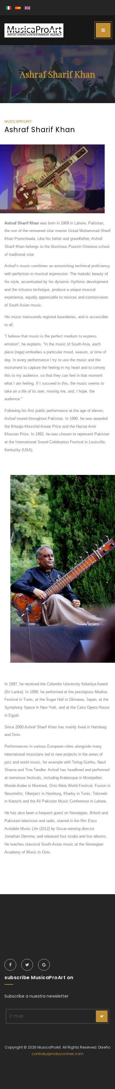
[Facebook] (10, 965)
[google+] (44, 965)
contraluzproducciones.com (57, 1053)
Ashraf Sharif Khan (39, 129)
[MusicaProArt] (33, 30)
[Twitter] (27, 965)
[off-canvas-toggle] (103, 30)
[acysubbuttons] (102, 1016)
